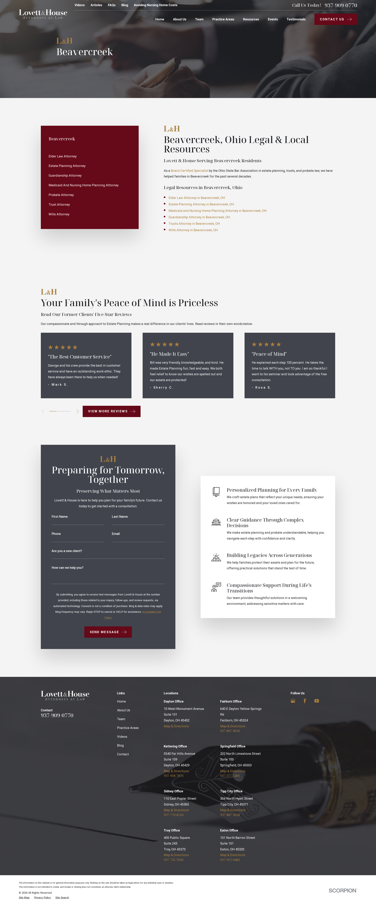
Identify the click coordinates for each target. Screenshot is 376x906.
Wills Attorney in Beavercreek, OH (193, 230)
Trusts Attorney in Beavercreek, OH (194, 223)
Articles (96, 5)
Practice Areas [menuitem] (223, 19)
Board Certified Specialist (189, 171)
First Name (60, 516)
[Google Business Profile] (293, 701)
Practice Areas (128, 728)
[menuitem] (90, 156)
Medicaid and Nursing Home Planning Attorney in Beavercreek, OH (218, 211)
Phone (56, 533)
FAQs (112, 5)
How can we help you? (67, 567)
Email (116, 533)
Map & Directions (176, 726)
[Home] (43, 14)
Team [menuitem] (199, 19)
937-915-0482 (230, 859)
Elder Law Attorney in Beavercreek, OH (197, 198)
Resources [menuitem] (251, 19)
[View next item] (77, 411)
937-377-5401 (230, 775)
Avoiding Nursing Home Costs (155, 5)
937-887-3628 (230, 814)
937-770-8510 (173, 814)
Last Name (120, 516)
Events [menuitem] (273, 19)
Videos (80, 5)
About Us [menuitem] (179, 19)
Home (121, 701)
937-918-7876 (173, 775)
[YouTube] (316, 701)
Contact (123, 754)
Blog (124, 5)
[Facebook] (305, 701)
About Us (123, 710)
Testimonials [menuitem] (296, 19)
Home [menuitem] (159, 19)
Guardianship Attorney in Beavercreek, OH (199, 217)
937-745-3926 (173, 859)
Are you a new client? (67, 551)
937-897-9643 (230, 730)
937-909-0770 (341, 5)
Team (121, 719)
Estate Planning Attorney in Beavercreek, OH (201, 204)
